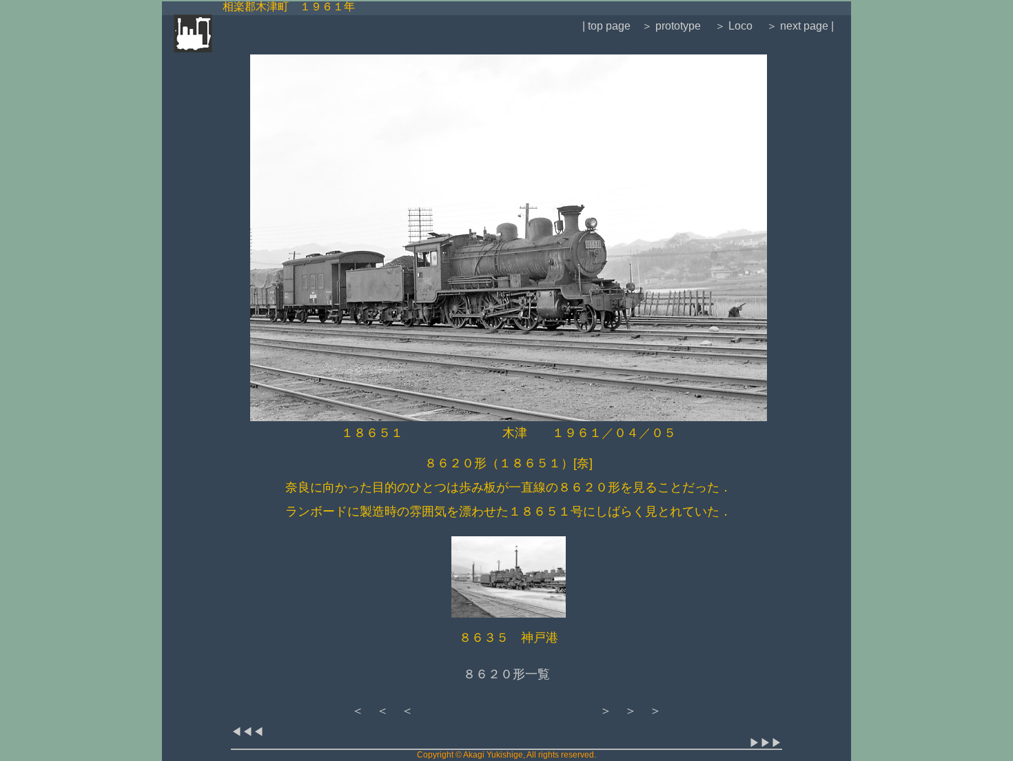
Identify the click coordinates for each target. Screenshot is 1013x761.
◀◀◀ (247, 732)
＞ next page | (800, 26)
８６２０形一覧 (506, 674)
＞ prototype (671, 26)
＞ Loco (733, 26)
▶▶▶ (765, 743)
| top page (606, 26)
